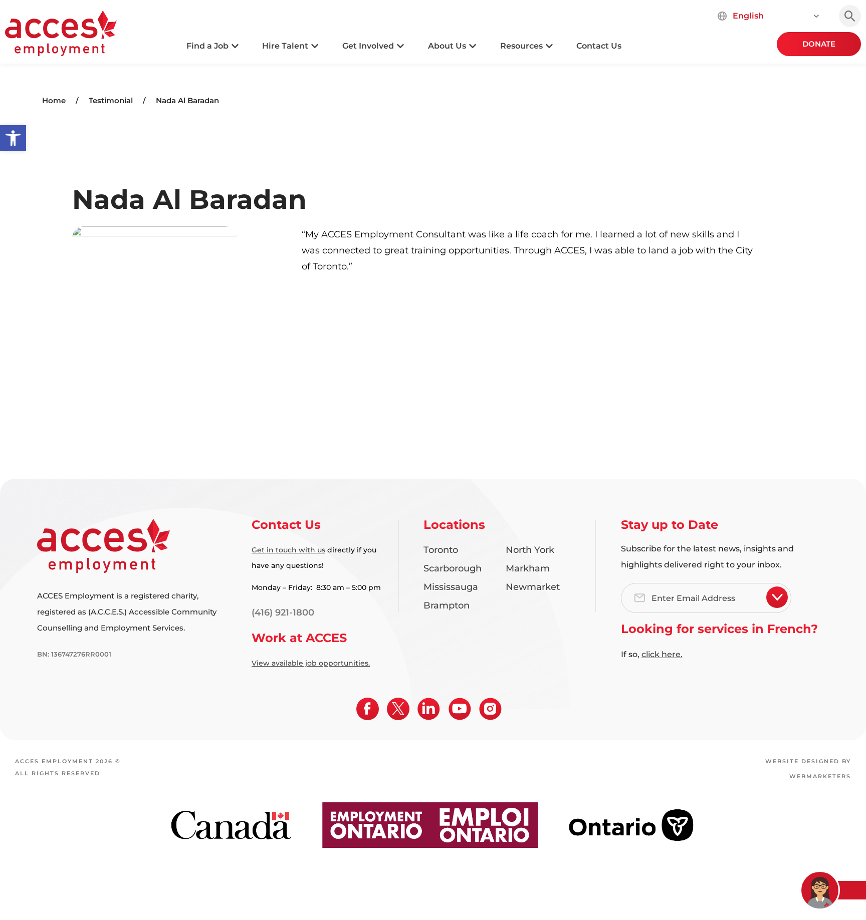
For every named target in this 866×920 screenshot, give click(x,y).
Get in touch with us (288, 549)
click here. (662, 654)
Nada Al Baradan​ (187, 100)
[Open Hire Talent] (315, 46)
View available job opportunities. (311, 663)
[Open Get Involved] (400, 46)
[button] (13, 138)
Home (54, 100)
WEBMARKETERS (820, 776)
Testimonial (111, 100)
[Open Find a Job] (235, 46)
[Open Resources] (549, 46)
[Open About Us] (473, 46)
